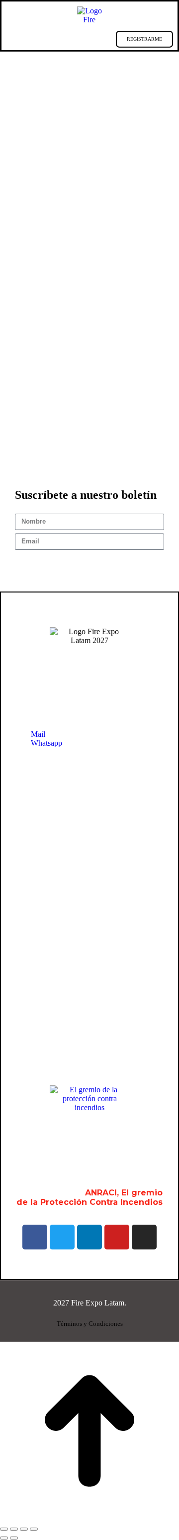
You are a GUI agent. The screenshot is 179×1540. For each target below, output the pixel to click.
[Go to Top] (89, 1517)
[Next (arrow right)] (14, 1538)
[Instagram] (144, 1237)
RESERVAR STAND (77, 39)
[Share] (14, 1529)
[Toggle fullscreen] (24, 1529)
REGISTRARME (144, 39)
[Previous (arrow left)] (4, 1538)
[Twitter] (62, 1237)
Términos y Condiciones (90, 1323)
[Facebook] (34, 1237)
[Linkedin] (89, 1237)
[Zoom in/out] (34, 1529)
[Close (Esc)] (4, 1529)
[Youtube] (116, 1237)
